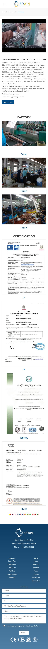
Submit (23, 633)
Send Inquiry (8, 102)
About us (12, 12)
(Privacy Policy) (33, 626)
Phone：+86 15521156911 (24, 547)
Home (4, 12)
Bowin (17, 540)
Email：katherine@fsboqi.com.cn (24, 543)
